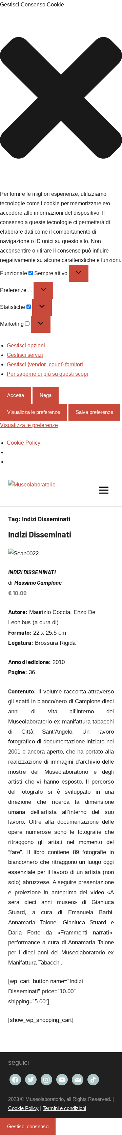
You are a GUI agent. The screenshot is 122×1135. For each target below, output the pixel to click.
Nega (46, 395)
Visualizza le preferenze (33, 412)
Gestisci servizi (25, 355)
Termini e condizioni (64, 1108)
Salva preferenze (94, 412)
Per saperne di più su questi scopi (47, 374)
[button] (61, 99)
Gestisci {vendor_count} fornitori (45, 364)
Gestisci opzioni (26, 345)
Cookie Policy (23, 443)
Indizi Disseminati (39, 534)
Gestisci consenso (27, 1126)
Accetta (15, 395)
